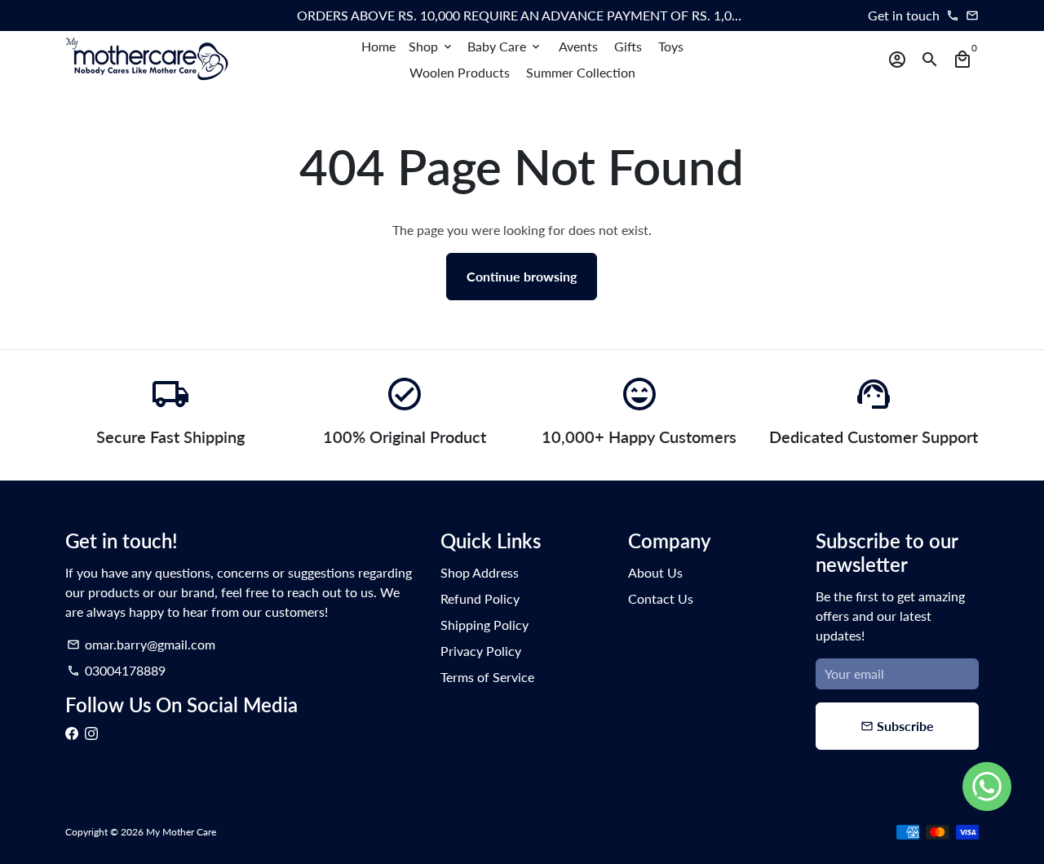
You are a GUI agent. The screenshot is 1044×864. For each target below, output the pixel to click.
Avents (578, 46)
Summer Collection (580, 72)
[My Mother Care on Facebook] (71, 733)
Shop (431, 46)
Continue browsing (522, 276)
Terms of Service (487, 677)
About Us (655, 572)
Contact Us (660, 598)
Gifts (628, 46)
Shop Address (479, 572)
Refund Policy (480, 598)
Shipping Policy (484, 624)
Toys (670, 46)
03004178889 (116, 670)
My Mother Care (181, 832)
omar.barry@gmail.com (141, 644)
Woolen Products (459, 72)
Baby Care (504, 46)
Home (378, 46)
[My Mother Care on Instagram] (91, 733)
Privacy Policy (480, 650)
